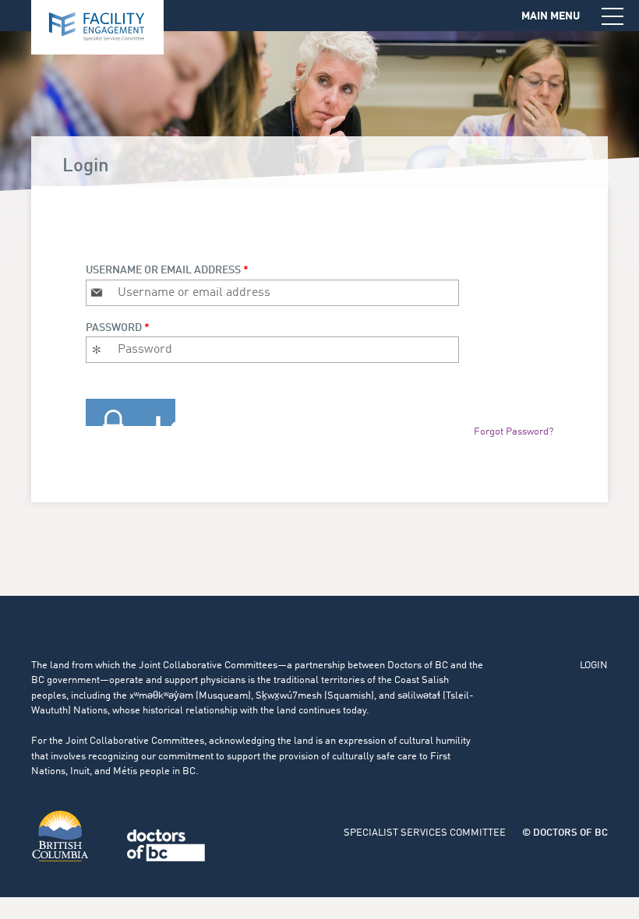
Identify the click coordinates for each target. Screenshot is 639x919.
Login (594, 665)
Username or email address (167, 270)
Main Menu (550, 16)
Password (118, 327)
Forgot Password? (513, 432)
